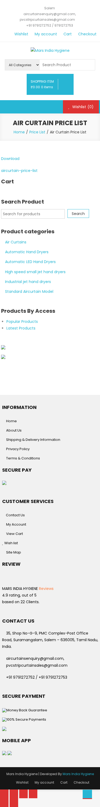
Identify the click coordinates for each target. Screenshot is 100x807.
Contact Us (15, 515)
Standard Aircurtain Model (29, 291)
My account (46, 34)
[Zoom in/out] (33, 793)
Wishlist (21, 34)
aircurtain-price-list (19, 170)
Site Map (13, 552)
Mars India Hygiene (78, 774)
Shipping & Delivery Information (33, 439)
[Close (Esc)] (4, 793)
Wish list (10, 543)
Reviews (46, 588)
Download (10, 158)
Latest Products (20, 328)
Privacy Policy (18, 448)
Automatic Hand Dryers (27, 252)
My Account (16, 524)
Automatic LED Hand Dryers (30, 261)
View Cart (14, 533)
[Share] (14, 793)
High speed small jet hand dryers (35, 271)
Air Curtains (15, 242)
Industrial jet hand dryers (28, 281)
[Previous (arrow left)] (4, 802)
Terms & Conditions (23, 458)
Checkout (87, 34)
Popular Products (22, 321)
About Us (14, 430)
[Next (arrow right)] (14, 802)
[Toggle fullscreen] (23, 793)
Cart (67, 34)
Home (11, 421)
